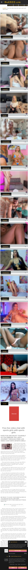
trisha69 (4, 403)
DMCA (19, 564)
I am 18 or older (18, 550)
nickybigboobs (6, 194)
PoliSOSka (5, 89)
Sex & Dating (16, 5)
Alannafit (5, 220)
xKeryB (4, 115)
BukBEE (4, 8)
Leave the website (12, 553)
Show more (14, 413)
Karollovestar (6, 272)
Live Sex (26, 5)
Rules (16, 564)
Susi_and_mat (6, 168)
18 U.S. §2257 (23, 564)
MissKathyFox (6, 377)
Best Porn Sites (21, 5)
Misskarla (5, 298)
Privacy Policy (12, 564)
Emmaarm (5, 63)
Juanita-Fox (5, 246)
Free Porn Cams (10, 5)
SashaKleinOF (6, 325)
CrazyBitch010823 (7, 37)
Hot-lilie (4, 351)
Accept (22, 567)
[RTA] (25, 553)
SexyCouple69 (6, 141)
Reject (13, 567)
